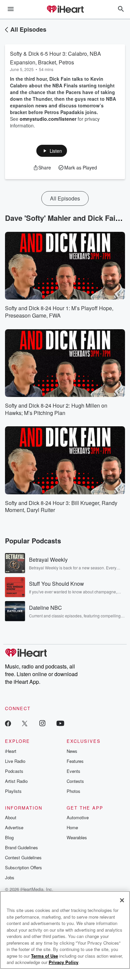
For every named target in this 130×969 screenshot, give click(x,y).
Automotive (78, 817)
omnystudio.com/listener (48, 118)
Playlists (13, 791)
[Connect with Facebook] (8, 723)
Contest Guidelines (23, 857)
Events (73, 771)
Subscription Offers (23, 867)
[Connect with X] (24, 723)
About (10, 817)
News (72, 751)
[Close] (122, 900)
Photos (73, 791)
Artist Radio (16, 781)
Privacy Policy (63, 962)
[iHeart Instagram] (42, 723)
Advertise (14, 827)
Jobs (9, 877)
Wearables (77, 837)
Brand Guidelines (21, 847)
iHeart (10, 751)
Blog (9, 837)
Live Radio (15, 761)
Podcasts (14, 771)
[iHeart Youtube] (60, 723)
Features (75, 761)
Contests (75, 781)
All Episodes (28, 29)
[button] (51, 151)
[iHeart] (65, 9)
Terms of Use (44, 956)
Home (72, 827)
